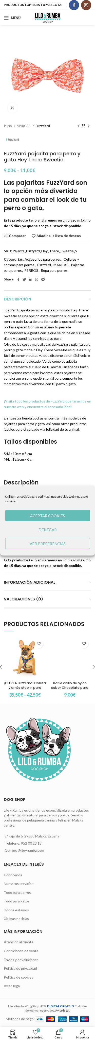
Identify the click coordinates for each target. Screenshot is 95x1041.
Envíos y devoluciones (21, 960)
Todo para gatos (17, 901)
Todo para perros (17, 892)
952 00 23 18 (31, 843)
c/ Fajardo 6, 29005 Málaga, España (32, 836)
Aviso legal (12, 986)
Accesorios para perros (43, 259)
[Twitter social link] (24, 279)
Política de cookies (18, 977)
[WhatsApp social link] (37, 279)
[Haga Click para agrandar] (13, 108)
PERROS (31, 270)
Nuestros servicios (18, 883)
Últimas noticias (16, 918)
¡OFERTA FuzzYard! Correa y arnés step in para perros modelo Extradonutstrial (25, 690)
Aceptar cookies (47, 515)
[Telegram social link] (43, 279)
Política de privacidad (20, 968)
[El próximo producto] (88, 126)
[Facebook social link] (74, 5)
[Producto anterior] (78, 126)
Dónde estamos (16, 910)
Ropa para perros (54, 270)
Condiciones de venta (21, 951)
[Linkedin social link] (31, 279)
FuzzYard (42, 126)
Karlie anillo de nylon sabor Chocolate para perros (69, 687)
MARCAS (24, 126)
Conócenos (13, 875)
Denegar (48, 529)
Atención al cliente (18, 942)
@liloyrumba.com (31, 850)
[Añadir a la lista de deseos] (39, 643)
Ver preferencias (48, 543)
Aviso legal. (62, 1010)
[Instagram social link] (86, 5)
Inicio (8, 126)
